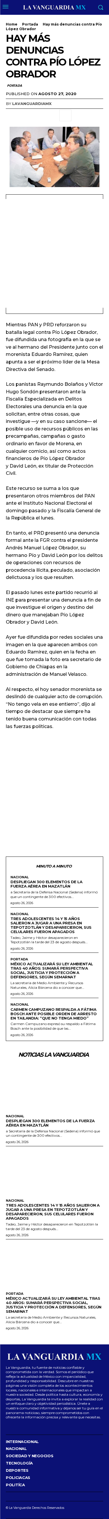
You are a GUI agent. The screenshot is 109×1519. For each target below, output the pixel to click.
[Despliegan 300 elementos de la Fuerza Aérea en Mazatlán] (54, 1087)
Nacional (19, 877)
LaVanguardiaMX (31, 103)
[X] (25, 115)
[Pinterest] (38, 115)
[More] (65, 115)
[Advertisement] (54, 253)
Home (11, 24)
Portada (30, 24)
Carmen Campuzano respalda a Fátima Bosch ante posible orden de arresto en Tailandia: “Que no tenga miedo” (53, 1013)
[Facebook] (11, 115)
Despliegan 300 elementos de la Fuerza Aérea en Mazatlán (46, 883)
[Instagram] (15, 1426)
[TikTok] (25, 1426)
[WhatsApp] (52, 115)
